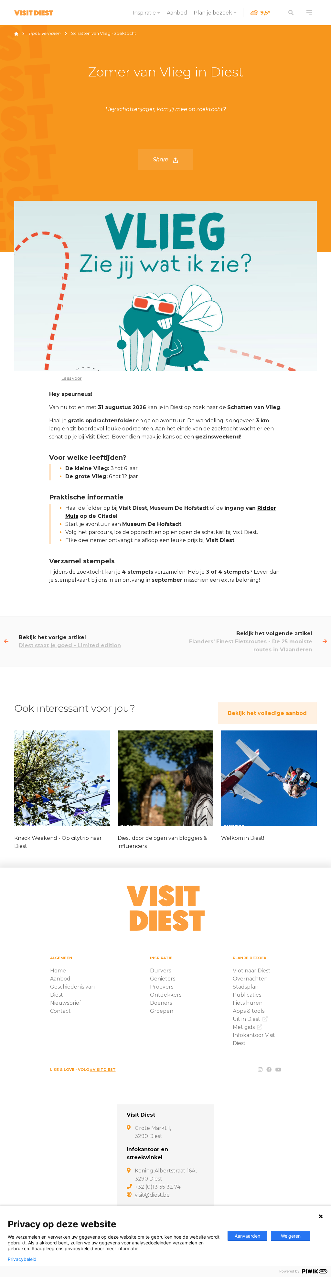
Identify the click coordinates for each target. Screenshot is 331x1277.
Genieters (162, 979)
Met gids (244, 1027)
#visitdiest (103, 1069)
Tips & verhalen (44, 33)
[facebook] (269, 1070)
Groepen (161, 1011)
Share (161, 159)
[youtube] (278, 1070)
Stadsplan (246, 987)
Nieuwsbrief (65, 1003)
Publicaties (247, 995)
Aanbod (177, 13)
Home (58, 971)
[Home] (16, 33)
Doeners (161, 1003)
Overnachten (250, 979)
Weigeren (291, 1236)
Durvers (160, 971)
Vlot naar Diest (252, 971)
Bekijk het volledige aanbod (267, 713)
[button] (65, 378)
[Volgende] (325, 641)
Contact (60, 1011)
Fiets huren (247, 1003)
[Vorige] (6, 641)
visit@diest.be (152, 1195)
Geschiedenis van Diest (72, 991)
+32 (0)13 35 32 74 (157, 1187)
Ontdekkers (165, 995)
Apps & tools (248, 1011)
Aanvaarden (247, 1236)
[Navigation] (309, 12)
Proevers (161, 987)
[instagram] (260, 1070)
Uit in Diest (247, 1019)
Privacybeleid (22, 1259)
